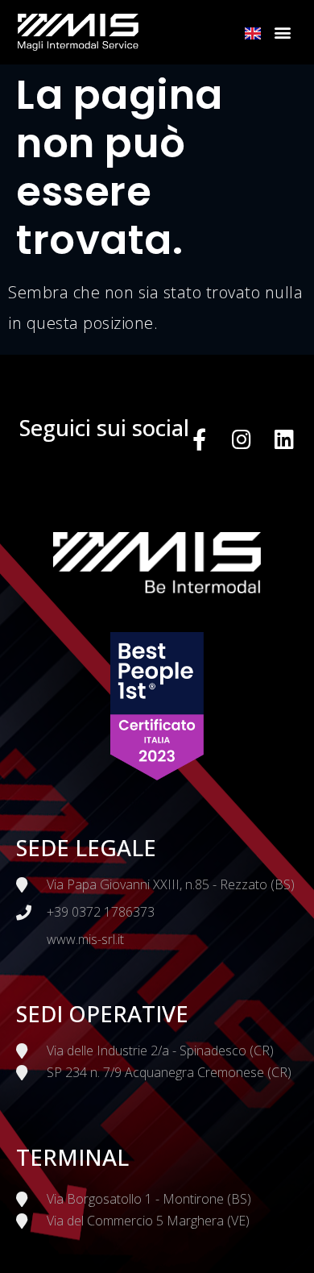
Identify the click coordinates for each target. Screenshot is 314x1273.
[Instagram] (242, 439)
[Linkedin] (284, 439)
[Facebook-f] (200, 439)
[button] (283, 32)
